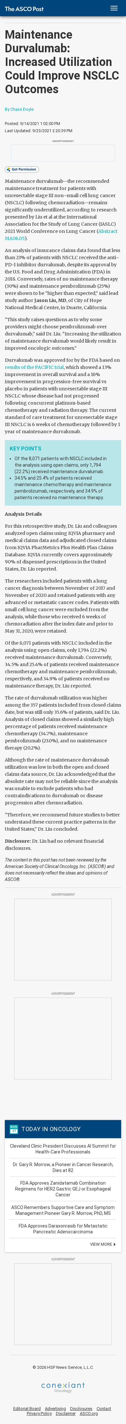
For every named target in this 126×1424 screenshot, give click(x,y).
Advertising (55, 1408)
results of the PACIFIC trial (34, 367)
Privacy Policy (39, 1413)
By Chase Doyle (19, 109)
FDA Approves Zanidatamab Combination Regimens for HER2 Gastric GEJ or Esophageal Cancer (63, 1188)
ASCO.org (89, 1413)
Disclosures (81, 1408)
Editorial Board (27, 1408)
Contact (104, 1408)
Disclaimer (66, 1413)
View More (101, 1244)
